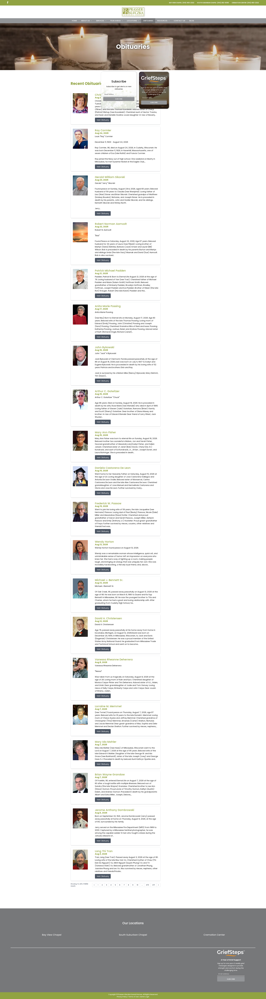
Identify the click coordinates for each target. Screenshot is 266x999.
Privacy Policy (122, 997)
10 (137, 885)
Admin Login (144, 997)
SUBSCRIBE (118, 99)
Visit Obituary (103, 120)
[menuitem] (74, 20)
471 (153, 885)
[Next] (158, 885)
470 (147, 885)
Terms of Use (133, 997)
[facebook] (7, 3)
